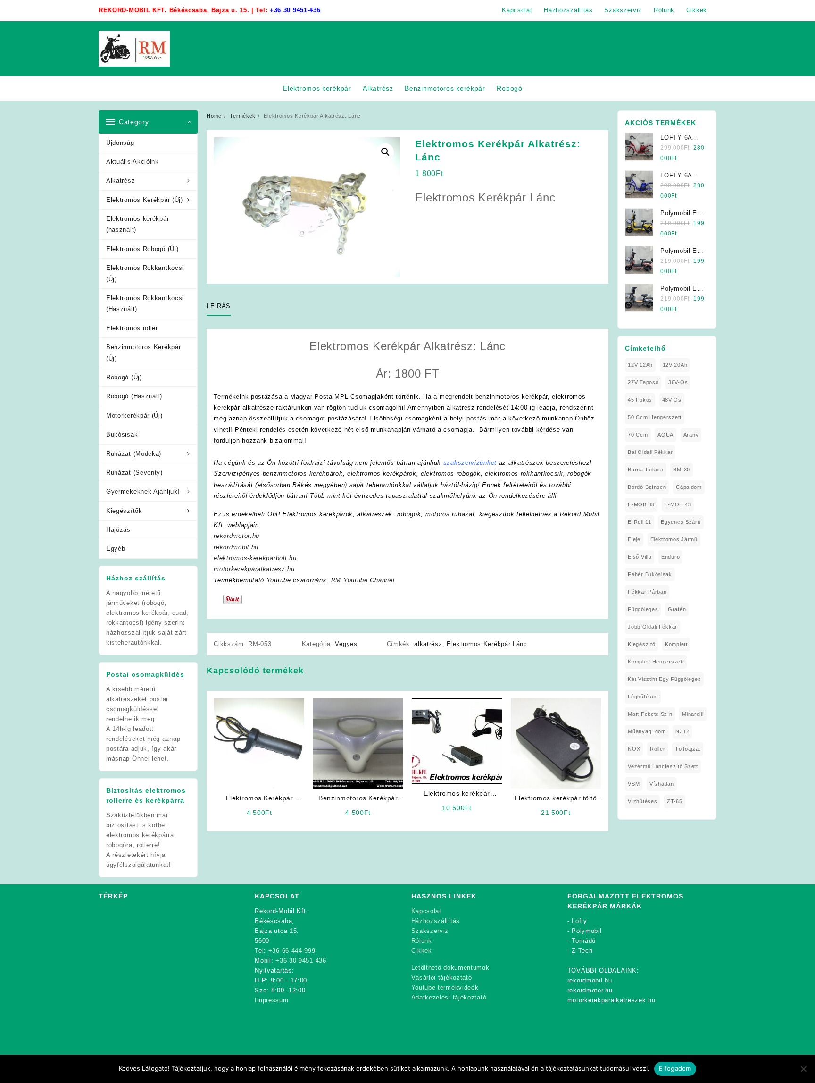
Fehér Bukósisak (650, 574)
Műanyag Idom (646, 731)
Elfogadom (675, 1068)
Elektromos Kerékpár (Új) (144, 199)
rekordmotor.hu (236, 535)
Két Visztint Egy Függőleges (664, 679)
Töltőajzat (687, 749)
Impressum (271, 1000)
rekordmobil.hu (236, 547)
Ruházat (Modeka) (133, 453)
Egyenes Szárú (680, 522)
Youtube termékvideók (445, 987)
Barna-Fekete (645, 469)
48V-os (672, 400)
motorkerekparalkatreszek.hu (611, 1000)
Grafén (677, 609)
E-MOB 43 (678, 504)
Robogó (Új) (124, 377)
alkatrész (428, 643)
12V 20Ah (675, 365)
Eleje (634, 539)
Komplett (676, 644)
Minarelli (692, 714)
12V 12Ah (640, 365)
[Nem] (803, 1069)
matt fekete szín (650, 714)
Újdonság (120, 142)
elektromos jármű (674, 539)
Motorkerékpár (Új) (134, 415)
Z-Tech (582, 950)
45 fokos (640, 400)
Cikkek (421, 950)
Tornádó (584, 940)
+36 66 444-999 (292, 950)
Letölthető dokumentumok (450, 967)
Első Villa (639, 557)
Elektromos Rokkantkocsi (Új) (145, 273)
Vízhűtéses (642, 801)
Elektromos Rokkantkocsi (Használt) (145, 303)
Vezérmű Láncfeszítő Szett (663, 766)
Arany (691, 434)
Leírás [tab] (219, 306)
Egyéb (115, 548)
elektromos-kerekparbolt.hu (255, 558)
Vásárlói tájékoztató (441, 977)
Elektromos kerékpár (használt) (137, 224)
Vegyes (346, 643)
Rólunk (421, 940)
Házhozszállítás (435, 920)
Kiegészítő (641, 644)
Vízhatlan (661, 784)
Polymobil (586, 930)
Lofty (579, 920)
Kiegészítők (124, 510)
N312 (682, 731)
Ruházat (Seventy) (134, 472)
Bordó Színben (647, 487)
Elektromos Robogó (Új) (142, 248)
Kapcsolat (426, 911)
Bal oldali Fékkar (650, 452)
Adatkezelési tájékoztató (449, 997)
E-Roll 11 (639, 522)
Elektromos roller (132, 328)
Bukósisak (122, 434)
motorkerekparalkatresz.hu (254, 568)
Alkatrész (120, 180)
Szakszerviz (430, 930)
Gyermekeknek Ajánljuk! (143, 491)
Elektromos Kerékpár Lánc (487, 643)
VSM (634, 784)
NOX (634, 749)
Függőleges (643, 609)
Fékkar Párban (647, 592)
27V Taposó (643, 382)
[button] (385, 151)
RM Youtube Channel (363, 580)
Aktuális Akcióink (132, 161)
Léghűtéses (643, 696)
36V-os (678, 382)
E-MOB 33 (641, 504)
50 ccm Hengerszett (655, 417)
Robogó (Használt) (134, 396)
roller (657, 749)
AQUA (665, 434)
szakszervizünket (470, 462)
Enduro (670, 557)
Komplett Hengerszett (656, 661)
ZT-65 (674, 801)
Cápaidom (689, 487)
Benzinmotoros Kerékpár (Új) (143, 352)
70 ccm (638, 434)
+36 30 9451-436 (295, 10)
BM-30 (681, 469)
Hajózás (118, 529)
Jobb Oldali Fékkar (652, 627)
